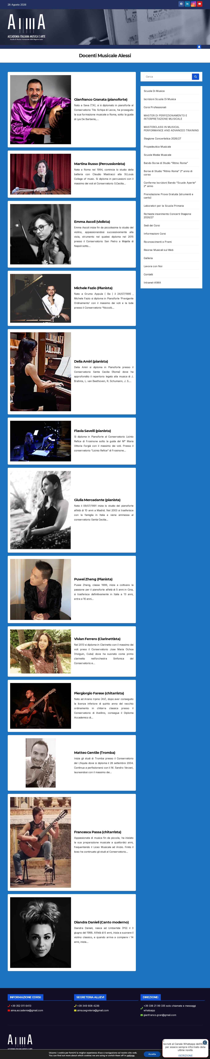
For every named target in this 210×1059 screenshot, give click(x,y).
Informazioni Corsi (155, 233)
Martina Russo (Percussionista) (99, 164)
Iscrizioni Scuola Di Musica (160, 99)
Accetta (152, 1054)
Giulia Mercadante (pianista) (97, 500)
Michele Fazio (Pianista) (93, 288)
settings (131, 1055)
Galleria (148, 258)
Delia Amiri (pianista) (91, 361)
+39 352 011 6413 (21, 1005)
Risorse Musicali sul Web (158, 249)
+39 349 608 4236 (88, 1005)
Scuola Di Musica (154, 90)
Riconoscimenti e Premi (158, 241)
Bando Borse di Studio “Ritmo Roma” (166, 163)
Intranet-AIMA (152, 282)
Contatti (148, 274)
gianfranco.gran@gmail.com (160, 1015)
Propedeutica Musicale (157, 146)
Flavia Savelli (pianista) (92, 431)
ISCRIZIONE (185, 1055)
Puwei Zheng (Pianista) (93, 579)
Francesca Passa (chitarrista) (97, 832)
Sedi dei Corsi (152, 225)
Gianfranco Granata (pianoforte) (100, 99)
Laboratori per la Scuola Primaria (164, 205)
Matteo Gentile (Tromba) (94, 753)
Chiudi (204, 1043)
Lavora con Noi (153, 266)
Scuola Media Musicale (157, 154)
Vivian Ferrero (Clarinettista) (97, 639)
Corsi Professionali (155, 107)
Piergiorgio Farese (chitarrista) (99, 693)
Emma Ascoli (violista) (92, 222)
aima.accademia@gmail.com (27, 1010)
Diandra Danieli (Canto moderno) (101, 922)
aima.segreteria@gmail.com (93, 1010)
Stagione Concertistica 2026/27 (162, 138)
